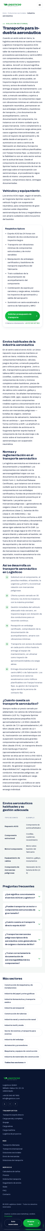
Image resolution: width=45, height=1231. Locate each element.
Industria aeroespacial (14, 1008)
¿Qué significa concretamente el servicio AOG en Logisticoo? (20, 896)
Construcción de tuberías (16, 1014)
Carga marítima (9, 1130)
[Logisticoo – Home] (12, 5)
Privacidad (8, 1216)
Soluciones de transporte (13, 1160)
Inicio (5, 13)
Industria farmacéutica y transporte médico (20, 1000)
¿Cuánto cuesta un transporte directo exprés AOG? (20, 924)
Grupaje (6, 1122)
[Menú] (39, 5)
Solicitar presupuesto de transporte (19, 315)
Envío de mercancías (11, 1156)
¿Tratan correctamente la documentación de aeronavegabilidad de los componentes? (17, 958)
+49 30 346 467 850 (32, 323)
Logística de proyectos (12, 1134)
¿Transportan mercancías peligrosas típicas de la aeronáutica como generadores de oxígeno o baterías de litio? (20, 939)
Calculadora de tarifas (11, 1171)
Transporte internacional (12, 1149)
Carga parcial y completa (12, 1119)
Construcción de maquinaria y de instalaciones (19, 986)
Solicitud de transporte (12, 1179)
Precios (6, 1175)
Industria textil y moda (14, 1025)
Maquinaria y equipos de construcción (21, 1051)
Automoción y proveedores (16, 1045)
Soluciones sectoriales (17, 13)
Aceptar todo (30, 1223)
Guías (5, 1187)
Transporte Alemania (11, 1145)
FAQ (4, 1190)
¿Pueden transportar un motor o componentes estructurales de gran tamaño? (21, 909)
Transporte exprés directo (13, 1115)
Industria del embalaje (14, 1040)
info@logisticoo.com (11, 1098)
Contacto (6, 1194)
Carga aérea (8, 1126)
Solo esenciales (13, 1223)
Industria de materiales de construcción (22, 1057)
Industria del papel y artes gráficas (20, 994)
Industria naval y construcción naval (20, 1019)
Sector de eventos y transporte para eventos (20, 1032)
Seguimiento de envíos (12, 1183)
